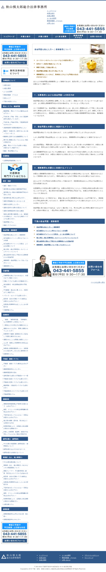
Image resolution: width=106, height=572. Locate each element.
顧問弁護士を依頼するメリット (14, 452)
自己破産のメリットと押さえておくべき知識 (51, 230)
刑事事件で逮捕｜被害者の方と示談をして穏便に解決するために (16, 335)
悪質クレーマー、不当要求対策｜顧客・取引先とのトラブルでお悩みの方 (16, 472)
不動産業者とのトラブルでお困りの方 (16, 391)
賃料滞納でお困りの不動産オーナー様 (16, 375)
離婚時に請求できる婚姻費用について (16, 136)
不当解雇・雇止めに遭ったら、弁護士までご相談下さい (16, 291)
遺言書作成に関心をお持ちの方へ (14, 198)
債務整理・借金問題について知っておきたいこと (53, 245)
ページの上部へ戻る (98, 282)
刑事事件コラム (9, 354)
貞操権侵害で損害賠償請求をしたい (15, 128)
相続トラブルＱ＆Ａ (10, 225)
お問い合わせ (66, 560)
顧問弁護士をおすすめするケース (14, 449)
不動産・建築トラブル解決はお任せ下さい (16, 364)
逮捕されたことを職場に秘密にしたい (16, 339)
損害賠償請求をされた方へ (12, 519)
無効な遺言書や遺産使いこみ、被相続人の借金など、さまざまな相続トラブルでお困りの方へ (16, 216)
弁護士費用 (51, 16)
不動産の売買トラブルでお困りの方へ (16, 382)
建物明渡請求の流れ (10, 372)
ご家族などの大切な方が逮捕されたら (16, 325)
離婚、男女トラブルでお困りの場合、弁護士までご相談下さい (16, 146)
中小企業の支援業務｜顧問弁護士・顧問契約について (16, 445)
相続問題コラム (9, 222)
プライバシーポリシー (92, 555)
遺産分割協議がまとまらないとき (14, 201)
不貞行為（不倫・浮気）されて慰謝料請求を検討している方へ (16, 117)
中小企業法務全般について (12, 462)
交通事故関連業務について (12, 160)
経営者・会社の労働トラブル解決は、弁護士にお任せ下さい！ (16, 300)
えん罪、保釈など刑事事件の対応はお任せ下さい (16, 344)
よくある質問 (51, 18)
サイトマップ (89, 558)
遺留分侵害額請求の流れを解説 (14, 211)
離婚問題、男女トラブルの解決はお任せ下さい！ (16, 112)
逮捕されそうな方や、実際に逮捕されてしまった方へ (16, 329)
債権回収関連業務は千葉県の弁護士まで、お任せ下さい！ (16, 405)
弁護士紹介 (51, 13)
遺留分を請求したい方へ (11, 204)
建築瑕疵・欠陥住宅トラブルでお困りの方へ (16, 386)
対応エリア (7, 98)
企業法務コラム (9, 504)
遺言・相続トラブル (10, 186)
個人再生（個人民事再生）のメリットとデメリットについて (57, 238)
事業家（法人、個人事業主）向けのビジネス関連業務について (16, 466)
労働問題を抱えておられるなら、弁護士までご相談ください (16, 276)
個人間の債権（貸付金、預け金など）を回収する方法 (16, 421)
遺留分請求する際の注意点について (15, 207)
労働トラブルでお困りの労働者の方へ (16, 281)
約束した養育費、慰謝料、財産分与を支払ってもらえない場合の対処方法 (16, 433)
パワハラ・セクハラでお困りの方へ (15, 295)
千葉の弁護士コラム (10, 101)
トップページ (51, 11)
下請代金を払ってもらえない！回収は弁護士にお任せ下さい (16, 416)
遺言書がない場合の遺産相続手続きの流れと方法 (16, 193)
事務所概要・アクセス (54, 21)
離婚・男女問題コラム (11, 151)
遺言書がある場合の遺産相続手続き (15, 189)
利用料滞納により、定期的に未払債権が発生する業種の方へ (16, 427)
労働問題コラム (9, 310)
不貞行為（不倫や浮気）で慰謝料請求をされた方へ (16, 123)
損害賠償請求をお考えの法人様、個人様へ (16, 515)
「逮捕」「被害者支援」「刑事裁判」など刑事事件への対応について (16, 320)
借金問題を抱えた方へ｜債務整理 (48, 227)
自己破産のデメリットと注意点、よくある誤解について (55, 234)
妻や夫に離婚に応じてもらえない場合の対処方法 (16, 141)
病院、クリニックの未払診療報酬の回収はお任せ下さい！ (16, 410)
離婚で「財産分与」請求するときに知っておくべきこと (16, 132)
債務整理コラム (9, 266)
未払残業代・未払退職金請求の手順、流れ (16, 285)
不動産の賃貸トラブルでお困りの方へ (16, 379)
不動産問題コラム (9, 394)
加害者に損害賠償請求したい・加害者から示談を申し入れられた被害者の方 (16, 349)
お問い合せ (51, 23)
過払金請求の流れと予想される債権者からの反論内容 (55, 241)
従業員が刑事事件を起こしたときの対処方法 (16, 305)
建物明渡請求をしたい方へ (12, 369)
